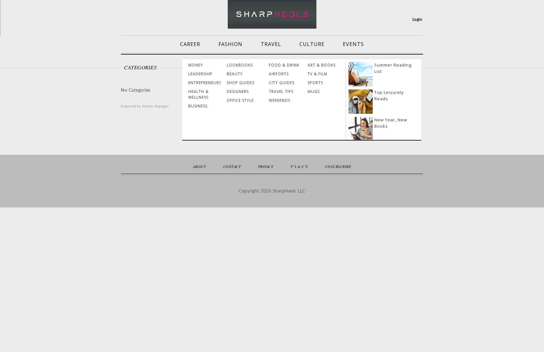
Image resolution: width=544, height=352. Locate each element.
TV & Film (317, 74)
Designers (238, 91)
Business (197, 106)
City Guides (281, 82)
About (199, 166)
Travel (271, 44)
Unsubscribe (338, 166)
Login (417, 19)
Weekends (279, 100)
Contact (232, 166)
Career (190, 44)
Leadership (200, 74)
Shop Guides (240, 82)
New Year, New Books (390, 123)
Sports (315, 82)
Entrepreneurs (204, 82)
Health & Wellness (198, 94)
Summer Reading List (392, 68)
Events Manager (155, 106)
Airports (279, 74)
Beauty (235, 74)
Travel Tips (281, 91)
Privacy (266, 166)
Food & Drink (284, 65)
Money (195, 65)
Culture (312, 44)
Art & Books (322, 65)
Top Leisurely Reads (389, 95)
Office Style (240, 100)
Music (314, 91)
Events (353, 44)
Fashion (230, 44)
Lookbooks (240, 65)
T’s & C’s (299, 166)
